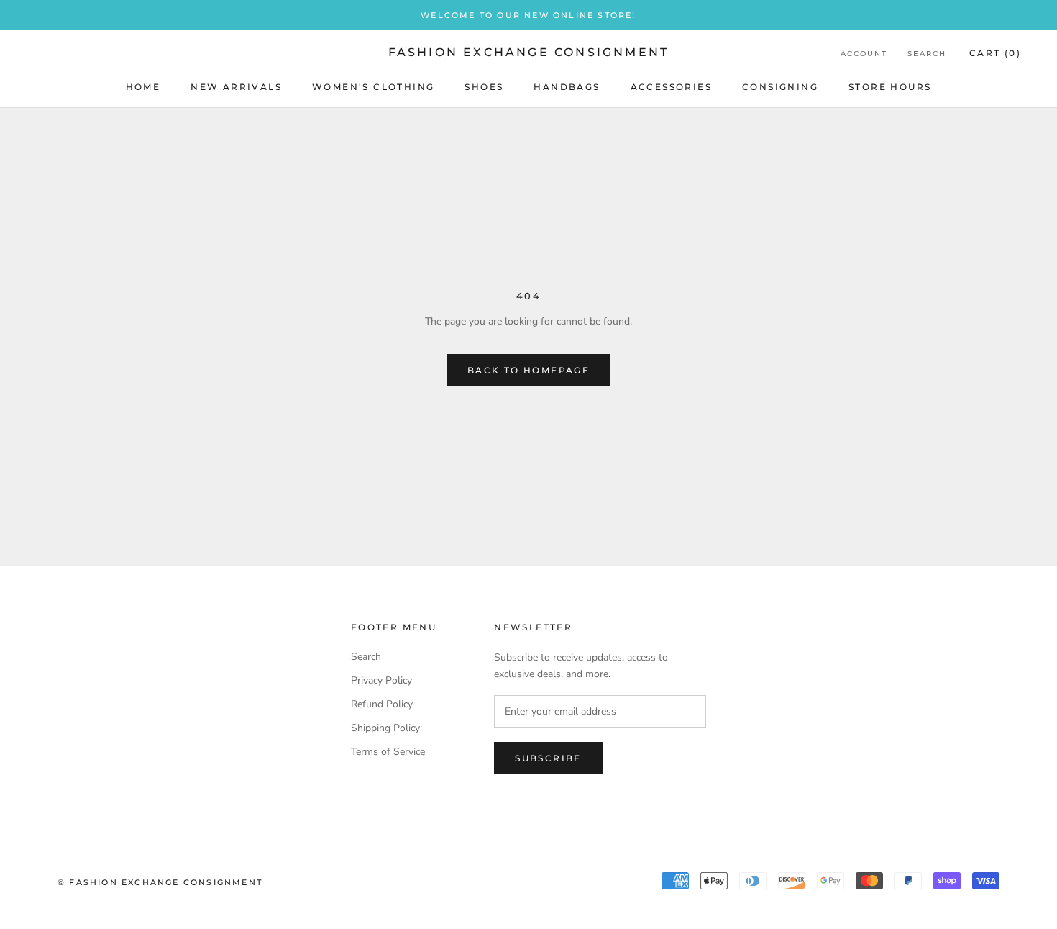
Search (926, 53)
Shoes (484, 86)
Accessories (671, 86)
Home (143, 86)
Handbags (567, 86)
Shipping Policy (385, 728)
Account (864, 53)
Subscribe (548, 758)
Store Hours (889, 86)
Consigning (780, 86)
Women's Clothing (373, 86)
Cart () (995, 52)
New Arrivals (236, 86)
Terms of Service (388, 751)
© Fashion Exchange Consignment (160, 882)
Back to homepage (528, 370)
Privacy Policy (381, 680)
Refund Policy (382, 704)
